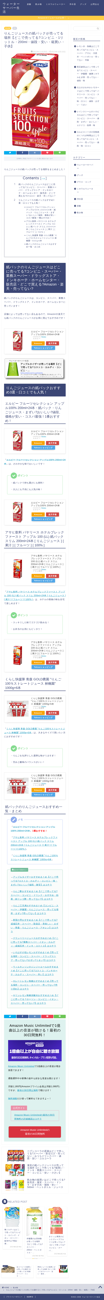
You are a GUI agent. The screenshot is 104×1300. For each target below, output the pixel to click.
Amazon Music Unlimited (21, 1066)
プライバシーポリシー (14, 1297)
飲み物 (38, 4)
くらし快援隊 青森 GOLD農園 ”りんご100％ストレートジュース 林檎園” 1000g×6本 (41, 238)
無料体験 (12, 1098)
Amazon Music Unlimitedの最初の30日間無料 (35, 1132)
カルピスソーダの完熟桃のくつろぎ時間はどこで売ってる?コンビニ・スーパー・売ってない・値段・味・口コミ (88, 139)
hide (43, 179)
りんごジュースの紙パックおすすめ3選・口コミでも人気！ (36, 201)
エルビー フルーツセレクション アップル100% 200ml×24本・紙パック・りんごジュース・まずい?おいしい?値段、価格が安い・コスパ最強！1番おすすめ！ (41, 212)
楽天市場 (52, 343)
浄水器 (72, 4)
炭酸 (29, 4)
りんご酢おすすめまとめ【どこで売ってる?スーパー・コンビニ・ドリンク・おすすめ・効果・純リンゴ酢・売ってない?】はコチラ (34, 895)
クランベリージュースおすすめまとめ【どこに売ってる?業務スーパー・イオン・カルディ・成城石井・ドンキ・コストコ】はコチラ (34, 942)
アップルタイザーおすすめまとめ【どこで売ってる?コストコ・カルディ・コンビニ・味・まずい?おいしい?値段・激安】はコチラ (34, 881)
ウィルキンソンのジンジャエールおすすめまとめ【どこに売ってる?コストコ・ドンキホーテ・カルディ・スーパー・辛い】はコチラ (34, 971)
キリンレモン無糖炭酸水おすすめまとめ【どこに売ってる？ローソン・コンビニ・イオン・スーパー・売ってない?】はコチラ (34, 999)
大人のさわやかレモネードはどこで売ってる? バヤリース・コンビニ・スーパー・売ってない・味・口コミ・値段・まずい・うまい (88, 96)
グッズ (83, 4)
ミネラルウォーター (55, 4)
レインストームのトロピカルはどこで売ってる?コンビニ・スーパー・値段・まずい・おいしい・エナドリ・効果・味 (88, 118)
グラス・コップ (84, 182)
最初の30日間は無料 (27, 1090)
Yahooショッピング (43, 348)
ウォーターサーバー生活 (11, 7)
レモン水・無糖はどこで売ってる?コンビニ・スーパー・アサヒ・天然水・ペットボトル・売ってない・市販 (88, 53)
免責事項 (30, 1297)
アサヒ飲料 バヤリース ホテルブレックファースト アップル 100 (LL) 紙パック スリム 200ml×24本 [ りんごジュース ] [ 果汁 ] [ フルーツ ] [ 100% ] (41, 226)
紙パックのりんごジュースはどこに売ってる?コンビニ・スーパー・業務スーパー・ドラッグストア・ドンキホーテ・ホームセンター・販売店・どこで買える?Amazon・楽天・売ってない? (37, 190)
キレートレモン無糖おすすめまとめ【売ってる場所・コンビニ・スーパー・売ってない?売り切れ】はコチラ (34, 985)
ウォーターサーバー (85, 166)
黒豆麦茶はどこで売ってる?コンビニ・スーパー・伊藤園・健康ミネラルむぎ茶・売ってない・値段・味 (88, 74)
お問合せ (95, 4)
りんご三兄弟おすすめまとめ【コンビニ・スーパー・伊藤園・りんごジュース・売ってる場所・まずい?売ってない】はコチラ (34, 909)
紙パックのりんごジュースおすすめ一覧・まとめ (41, 245)
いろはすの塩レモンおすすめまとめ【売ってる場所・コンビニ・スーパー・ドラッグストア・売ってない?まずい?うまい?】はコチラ (34, 956)
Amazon (38, 343)
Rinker (43, 336)
